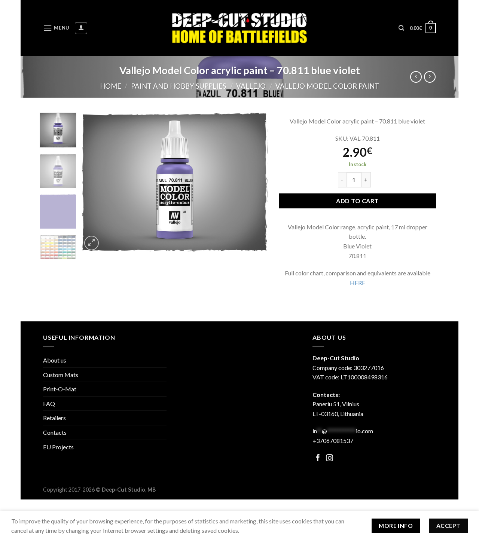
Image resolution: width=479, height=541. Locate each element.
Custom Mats (60, 374)
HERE (357, 282)
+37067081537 (332, 440)
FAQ (49, 403)
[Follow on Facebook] (317, 458)
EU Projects (58, 446)
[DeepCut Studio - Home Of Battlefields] (239, 28)
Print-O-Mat (59, 388)
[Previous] (94, 182)
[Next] (254, 182)
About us (54, 360)
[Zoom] (91, 243)
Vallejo (251, 86)
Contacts (55, 432)
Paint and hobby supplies (178, 86)
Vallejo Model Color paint (327, 86)
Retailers (54, 417)
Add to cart (357, 200)
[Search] (401, 28)
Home (110, 86)
